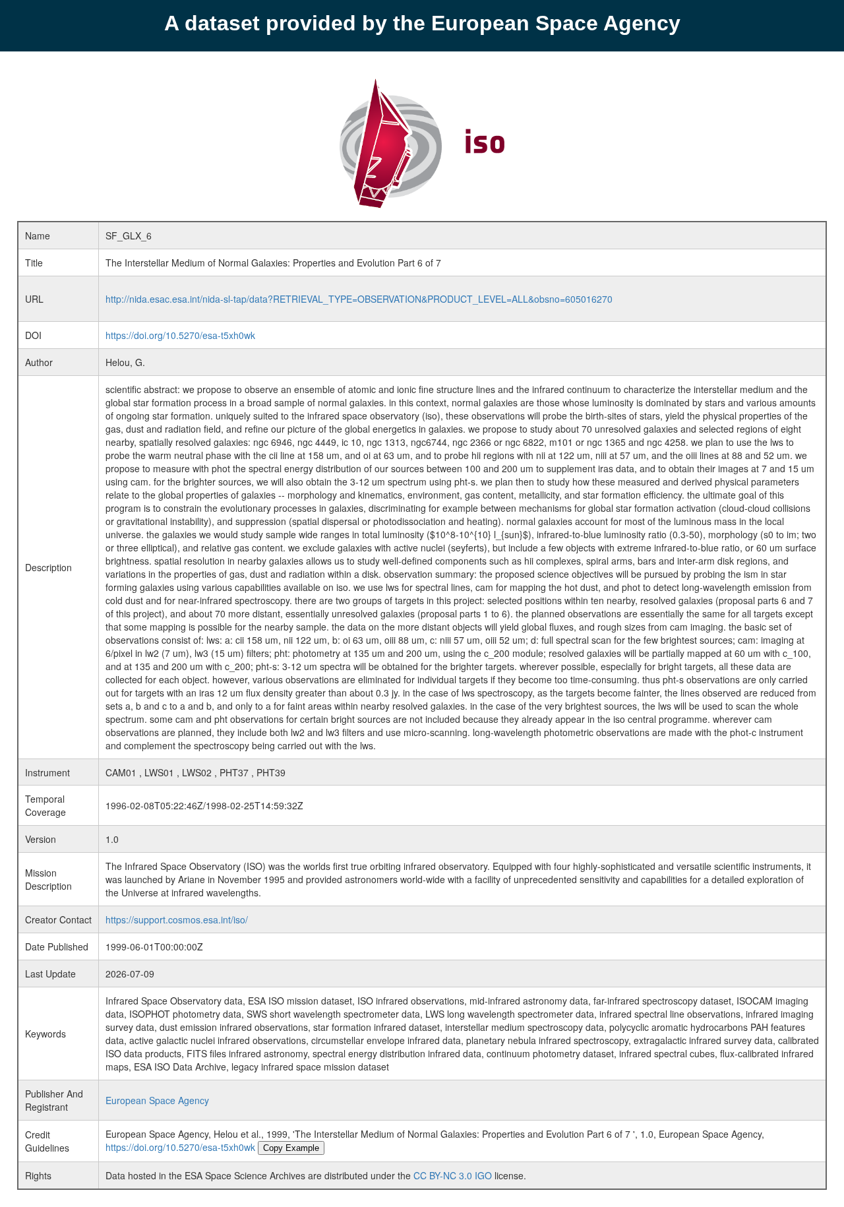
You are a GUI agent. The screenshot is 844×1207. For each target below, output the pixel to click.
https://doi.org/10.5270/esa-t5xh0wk (180, 335)
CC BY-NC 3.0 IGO (452, 1175)
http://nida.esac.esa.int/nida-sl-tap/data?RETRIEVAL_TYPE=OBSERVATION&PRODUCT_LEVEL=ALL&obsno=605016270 (359, 298)
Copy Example (291, 1148)
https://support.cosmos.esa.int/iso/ (177, 919)
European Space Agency (157, 1100)
